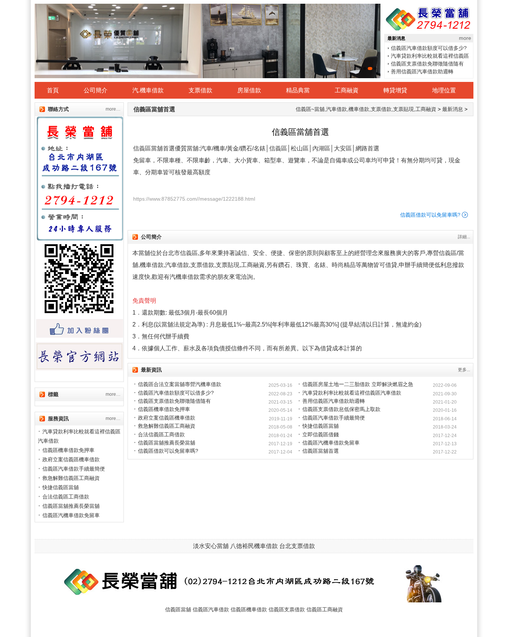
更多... (464, 369)
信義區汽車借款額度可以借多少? (176, 393)
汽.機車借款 (148, 90)
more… (113, 109)
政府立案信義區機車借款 (166, 418)
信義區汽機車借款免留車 (331, 443)
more (465, 38)
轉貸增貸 (395, 90)
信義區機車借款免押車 (417, 71)
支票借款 (200, 90)
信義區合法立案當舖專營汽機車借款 (179, 384)
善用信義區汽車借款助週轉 (422, 64)
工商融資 (347, 90)
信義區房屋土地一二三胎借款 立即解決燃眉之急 (357, 384)
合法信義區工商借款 (161, 434)
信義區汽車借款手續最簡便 (333, 418)
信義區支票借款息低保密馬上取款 (341, 409)
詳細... (464, 236)
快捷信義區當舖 (320, 426)
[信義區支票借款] (207, 41)
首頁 (53, 90)
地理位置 (444, 90)
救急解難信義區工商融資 (166, 426)
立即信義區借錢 (320, 434)
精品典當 (298, 90)
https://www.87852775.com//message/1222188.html (194, 199)
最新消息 (452, 109)
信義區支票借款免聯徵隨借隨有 (427, 56)
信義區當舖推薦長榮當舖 (166, 443)
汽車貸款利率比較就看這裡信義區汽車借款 (351, 393)
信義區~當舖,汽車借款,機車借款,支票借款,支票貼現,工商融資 (366, 109)
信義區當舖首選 (154, 109)
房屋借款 (249, 90)
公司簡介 (95, 90)
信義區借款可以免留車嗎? (430, 215)
